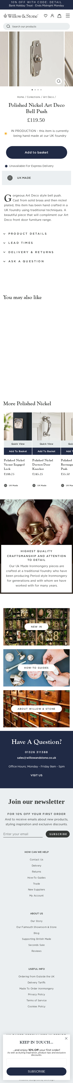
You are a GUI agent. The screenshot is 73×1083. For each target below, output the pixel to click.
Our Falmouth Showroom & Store (36, 927)
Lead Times (20, 243)
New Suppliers (36, 889)
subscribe (58, 834)
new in (36, 626)
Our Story (36, 921)
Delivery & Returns (31, 252)
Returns (36, 871)
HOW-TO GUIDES (36, 667)
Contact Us (36, 859)
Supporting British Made (36, 938)
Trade (36, 883)
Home (20, 97)
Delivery (36, 865)
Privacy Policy (36, 994)
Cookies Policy (36, 1006)
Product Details (27, 233)
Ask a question (26, 261)
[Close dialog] (66, 1038)
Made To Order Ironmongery (36, 988)
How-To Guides (36, 877)
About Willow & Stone (36, 708)
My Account (36, 895)
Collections (33, 97)
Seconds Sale (36, 945)
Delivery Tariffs (36, 982)
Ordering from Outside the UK (36, 976)
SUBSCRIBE (36, 1071)
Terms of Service (36, 1000)
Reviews (36, 951)
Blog (36, 933)
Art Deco (48, 97)
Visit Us (36, 775)
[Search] (8, 26)
